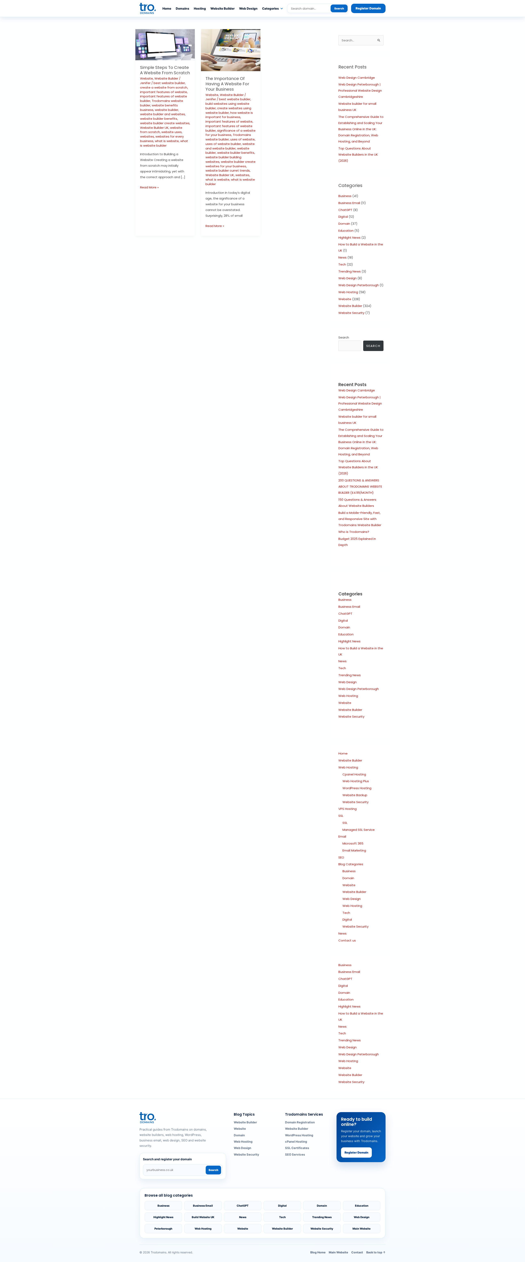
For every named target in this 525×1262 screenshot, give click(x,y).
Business (345, 196)
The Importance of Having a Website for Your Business (227, 84)
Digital (343, 216)
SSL (340, 816)
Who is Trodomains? (353, 532)
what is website (167, 141)
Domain (344, 223)
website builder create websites (164, 123)
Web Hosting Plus (355, 781)
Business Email (349, 203)
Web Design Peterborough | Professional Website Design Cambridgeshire (360, 90)
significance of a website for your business (230, 132)
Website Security (351, 313)
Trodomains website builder (228, 137)
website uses (171, 132)
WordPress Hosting (356, 788)
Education (346, 230)
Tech (342, 264)
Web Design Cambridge (356, 77)
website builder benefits (158, 118)
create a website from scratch (163, 87)
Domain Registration (300, 1122)
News (342, 257)
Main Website (362, 1228)
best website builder (169, 83)
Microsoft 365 (352, 843)
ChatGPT (345, 210)
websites (147, 136)
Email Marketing (354, 850)
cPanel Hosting (296, 1141)
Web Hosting (348, 292)
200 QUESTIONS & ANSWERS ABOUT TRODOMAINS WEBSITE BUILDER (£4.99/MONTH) (360, 486)
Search (339, 8)
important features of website (163, 92)
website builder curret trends (227, 170)
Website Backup (354, 795)
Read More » (149, 187)
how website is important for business (229, 115)
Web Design (248, 8)
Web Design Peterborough (358, 285)
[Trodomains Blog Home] (147, 8)
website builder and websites (162, 114)
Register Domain (368, 8)
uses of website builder (223, 144)
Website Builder (222, 8)
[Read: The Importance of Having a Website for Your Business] (230, 50)
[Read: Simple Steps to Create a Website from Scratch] (165, 44)
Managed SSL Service (358, 830)
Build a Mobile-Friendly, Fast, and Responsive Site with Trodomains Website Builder (359, 519)
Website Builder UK (154, 127)
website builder (166, 110)
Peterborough (163, 1228)
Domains (182, 8)
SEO (341, 857)
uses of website (242, 139)
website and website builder (230, 146)
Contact (357, 1252)
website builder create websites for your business (230, 164)
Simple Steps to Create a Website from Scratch (165, 70)
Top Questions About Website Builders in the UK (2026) (358, 154)
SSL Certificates (297, 1148)
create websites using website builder (228, 110)
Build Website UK (203, 1217)
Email (342, 836)
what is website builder (164, 143)
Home (166, 8)
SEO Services (295, 1154)
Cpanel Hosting (354, 774)
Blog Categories (350, 864)
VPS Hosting (347, 809)
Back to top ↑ (376, 1252)
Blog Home (317, 1252)
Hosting (200, 8)
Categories (270, 8)
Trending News (349, 271)
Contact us (347, 940)
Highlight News (349, 237)
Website (146, 78)
